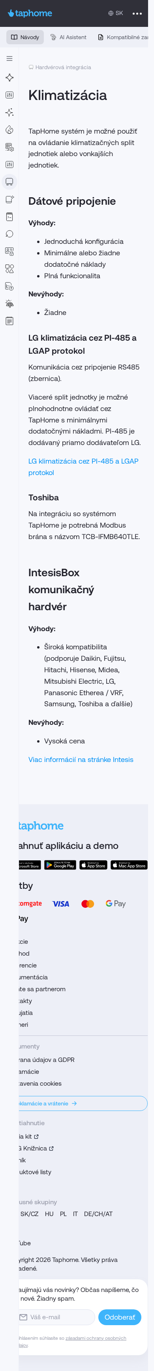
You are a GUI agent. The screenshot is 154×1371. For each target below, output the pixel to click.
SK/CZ (30, 1214)
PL (63, 1214)
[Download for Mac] (129, 865)
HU (49, 1214)
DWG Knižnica (26, 1148)
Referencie (21, 965)
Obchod (18, 953)
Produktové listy (28, 1172)
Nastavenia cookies (34, 1083)
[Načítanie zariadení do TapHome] (9, 182)
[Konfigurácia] (9, 147)
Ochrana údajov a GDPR (40, 1060)
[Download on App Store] (93, 865)
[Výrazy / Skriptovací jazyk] (9, 216)
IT (75, 1214)
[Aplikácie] (9, 95)
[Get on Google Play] (60, 865)
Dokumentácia (27, 977)
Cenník (16, 1160)
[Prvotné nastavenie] (9, 112)
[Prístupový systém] (9, 251)
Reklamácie (22, 1071)
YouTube (18, 1243)
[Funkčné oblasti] (9, 130)
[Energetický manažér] (9, 303)
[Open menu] (137, 13)
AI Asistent (73, 37)
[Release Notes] (9, 321)
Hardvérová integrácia (63, 67)
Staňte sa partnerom (36, 989)
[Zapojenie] (9, 77)
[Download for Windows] (23, 865)
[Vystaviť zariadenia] (9, 199)
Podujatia (19, 1012)
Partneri (17, 1024)
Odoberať (120, 1317)
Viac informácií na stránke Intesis (80, 759)
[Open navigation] (9, 58)
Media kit (19, 1136)
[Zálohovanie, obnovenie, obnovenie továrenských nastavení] (9, 234)
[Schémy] (9, 269)
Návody (30, 37)
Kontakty (19, 1001)
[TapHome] (30, 13)
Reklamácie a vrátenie (40, 1103)
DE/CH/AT (98, 1214)
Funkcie (17, 941)
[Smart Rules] (9, 164)
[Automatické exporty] (9, 286)
